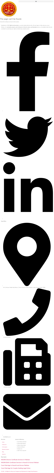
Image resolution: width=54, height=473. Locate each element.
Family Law (4, 444)
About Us (4, 454)
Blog (3, 451)
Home (3, 442)
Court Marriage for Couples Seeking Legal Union (15, 468)
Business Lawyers (5, 449)
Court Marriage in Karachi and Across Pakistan (15, 465)
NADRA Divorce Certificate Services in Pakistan (15, 459)
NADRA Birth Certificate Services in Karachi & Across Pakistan (20, 462)
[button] (36, 1)
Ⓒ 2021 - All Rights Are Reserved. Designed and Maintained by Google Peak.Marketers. (19, 471)
